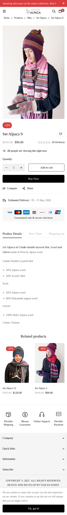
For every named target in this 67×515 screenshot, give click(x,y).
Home (7, 18)
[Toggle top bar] (63, 3)
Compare (12, 188)
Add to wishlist (60, 134)
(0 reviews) (58, 142)
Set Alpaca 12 (9, 388)
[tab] (12, 234)
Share (30, 188)
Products (18, 18)
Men (29, 18)
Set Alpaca (41, 18)
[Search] (54, 11)
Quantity (7, 159)
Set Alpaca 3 (41, 388)
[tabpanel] (33, 285)
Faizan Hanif (50, 485)
